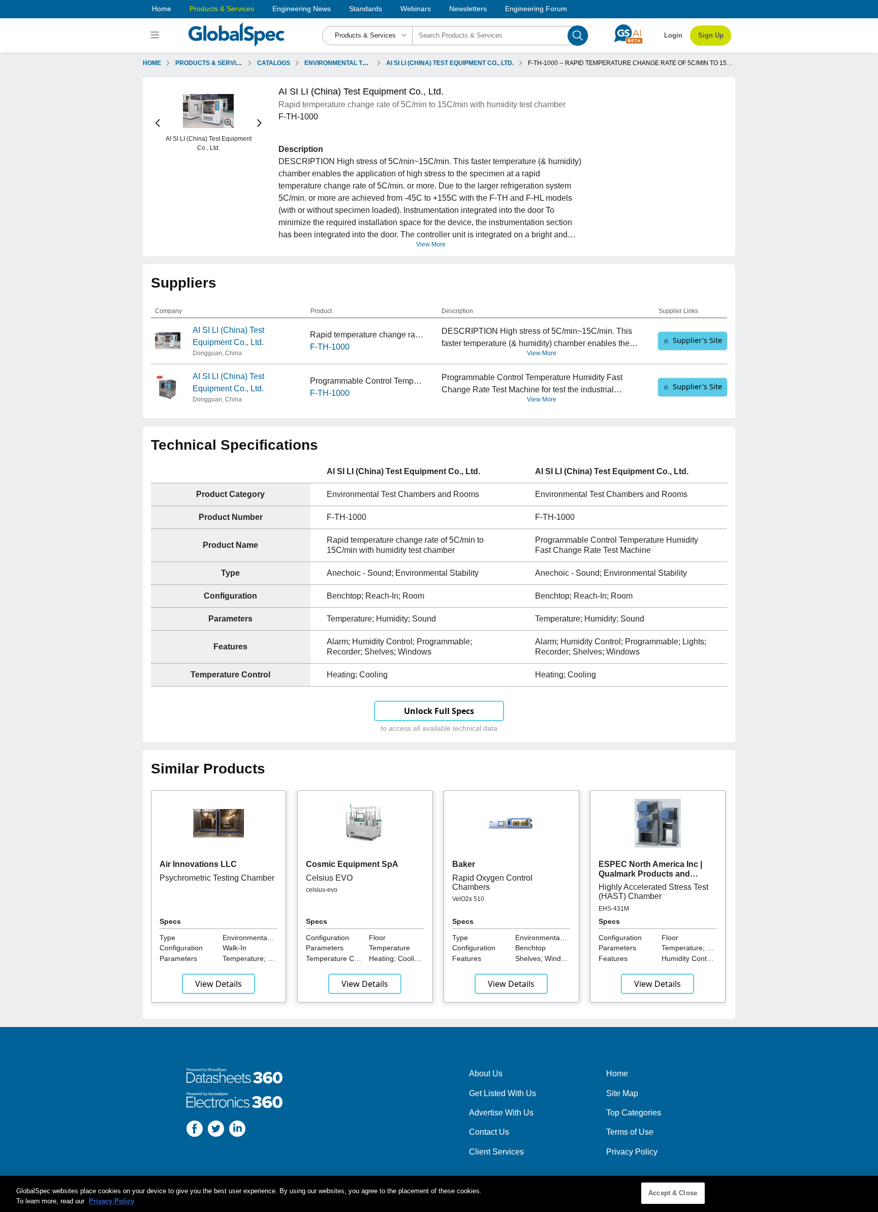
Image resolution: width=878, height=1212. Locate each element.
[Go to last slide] (158, 123)
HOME (152, 63)
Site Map (622, 1093)
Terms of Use (629, 1132)
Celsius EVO (329, 878)
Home (161, 9)
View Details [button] (218, 983)
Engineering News (301, 9)
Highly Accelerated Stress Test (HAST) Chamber (653, 891)
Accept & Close (672, 1193)
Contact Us (489, 1132)
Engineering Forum (536, 9)
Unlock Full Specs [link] (439, 711)
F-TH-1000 (330, 347)
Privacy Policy (631, 1151)
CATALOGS (273, 63)
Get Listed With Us (502, 1093)
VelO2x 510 (468, 899)
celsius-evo (321, 889)
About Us (486, 1073)
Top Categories (633, 1112)
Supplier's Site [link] (697, 340)
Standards (365, 9)
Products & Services (222, 9)
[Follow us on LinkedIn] (237, 1130)
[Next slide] (259, 123)
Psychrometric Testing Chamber (217, 878)
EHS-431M (614, 908)
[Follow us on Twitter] (216, 1130)
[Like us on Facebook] (194, 1130)
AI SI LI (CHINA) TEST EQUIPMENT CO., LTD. (450, 63)
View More (431, 244)
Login (673, 35)
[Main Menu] (156, 35)
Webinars (415, 9)
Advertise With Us (501, 1112)
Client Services (496, 1151)
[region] (439, 1194)
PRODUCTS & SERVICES (211, 63)
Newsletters (468, 9)
